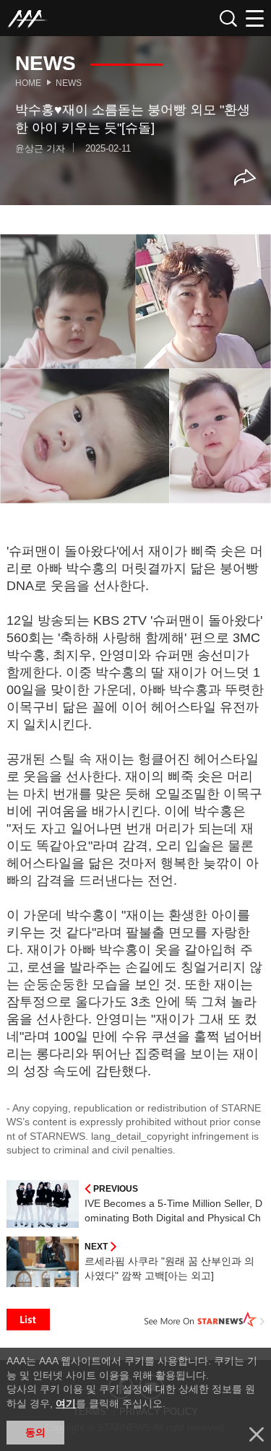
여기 (66, 1403)
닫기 (256, 1434)
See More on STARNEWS (204, 1319)
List (28, 1319)
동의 (35, 1432)
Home (28, 83)
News (69, 83)
